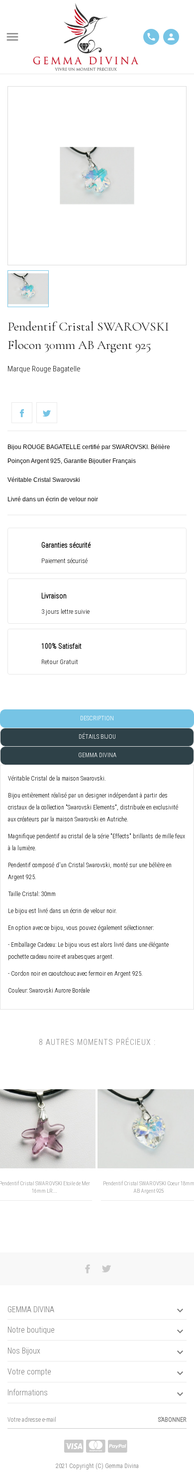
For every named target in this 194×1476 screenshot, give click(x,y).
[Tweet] (46, 412)
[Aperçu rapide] (36, 1225)
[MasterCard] (95, 1446)
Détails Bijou (97, 736)
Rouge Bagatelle (56, 368)
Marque (18, 368)
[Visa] (74, 1446)
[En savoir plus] (52, 1225)
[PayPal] (117, 1446)
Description (97, 718)
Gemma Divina (97, 755)
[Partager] (21, 412)
